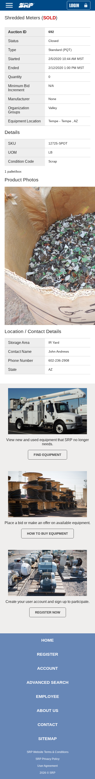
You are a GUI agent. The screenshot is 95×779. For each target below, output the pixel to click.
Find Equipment (47, 455)
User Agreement (47, 765)
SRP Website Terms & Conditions (47, 752)
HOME (47, 640)
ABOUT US (47, 710)
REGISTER (47, 654)
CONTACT (48, 724)
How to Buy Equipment (47, 533)
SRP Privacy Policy (47, 759)
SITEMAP (47, 738)
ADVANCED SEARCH (47, 682)
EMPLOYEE (47, 696)
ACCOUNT (47, 668)
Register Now (47, 612)
